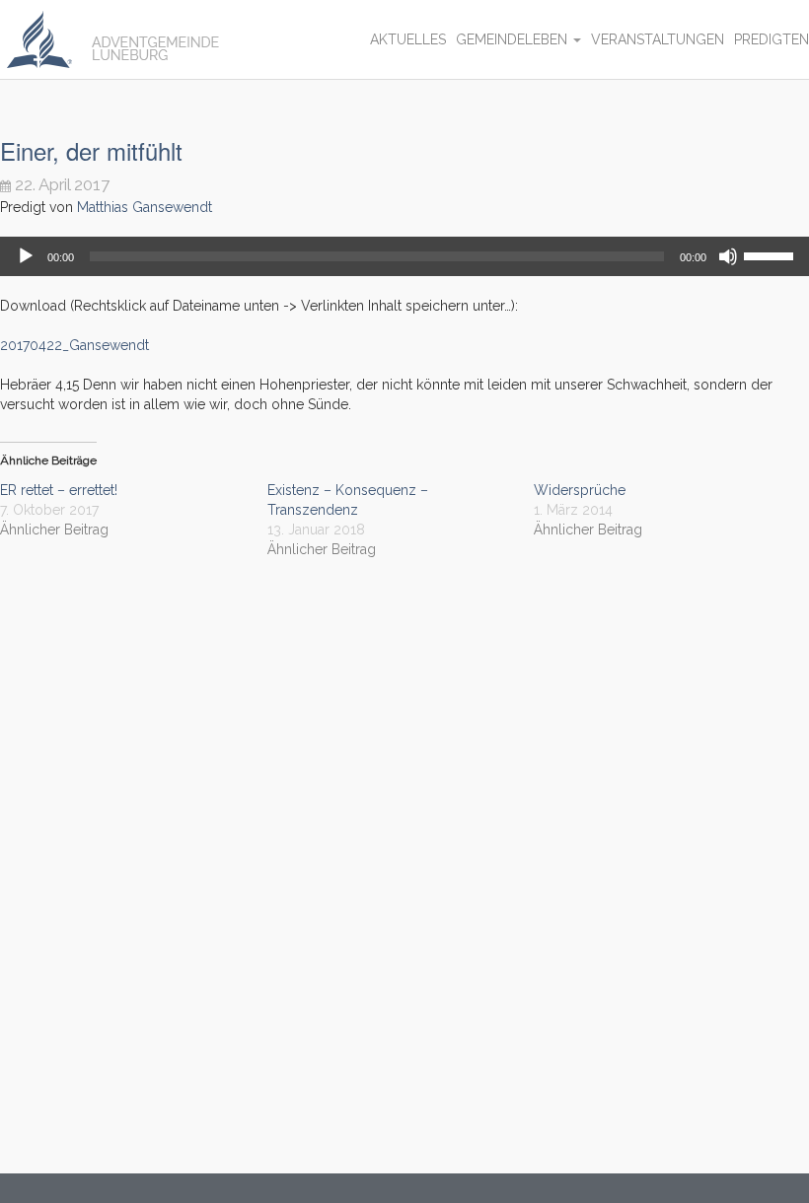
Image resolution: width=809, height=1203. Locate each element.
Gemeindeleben (513, 39)
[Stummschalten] (728, 256)
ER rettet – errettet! (58, 490)
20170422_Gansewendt (74, 345)
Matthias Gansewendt (144, 207)
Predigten (771, 39)
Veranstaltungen (657, 39)
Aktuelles (408, 39)
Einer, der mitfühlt (91, 150)
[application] (404, 256)
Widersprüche (579, 490)
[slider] (771, 254)
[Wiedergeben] (26, 256)
